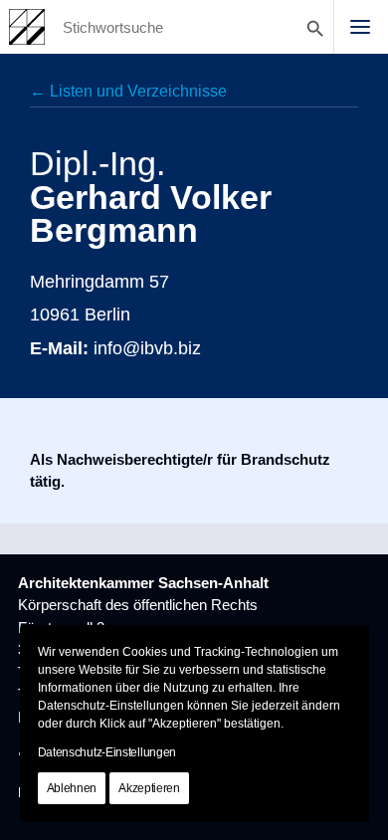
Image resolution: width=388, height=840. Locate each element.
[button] (360, 27)
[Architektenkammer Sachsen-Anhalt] (27, 27)
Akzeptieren (149, 788)
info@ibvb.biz (147, 347)
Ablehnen (72, 788)
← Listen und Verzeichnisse (128, 91)
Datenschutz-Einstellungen (107, 752)
